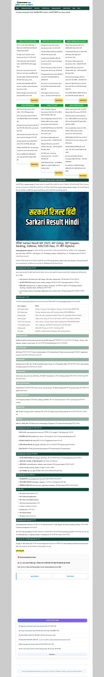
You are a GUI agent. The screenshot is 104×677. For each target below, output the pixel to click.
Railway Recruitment (26, 8)
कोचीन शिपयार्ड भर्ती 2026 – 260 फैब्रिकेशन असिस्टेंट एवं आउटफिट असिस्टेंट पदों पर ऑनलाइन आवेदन (51, 165)
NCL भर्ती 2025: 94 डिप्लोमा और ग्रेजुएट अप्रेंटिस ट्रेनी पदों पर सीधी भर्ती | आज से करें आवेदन (75, 168)
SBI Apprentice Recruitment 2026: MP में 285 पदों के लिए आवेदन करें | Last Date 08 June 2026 (28, 128)
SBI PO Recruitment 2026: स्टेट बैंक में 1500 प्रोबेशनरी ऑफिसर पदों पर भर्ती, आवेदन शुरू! (27, 119)
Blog (74, 8)
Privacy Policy (45, 671)
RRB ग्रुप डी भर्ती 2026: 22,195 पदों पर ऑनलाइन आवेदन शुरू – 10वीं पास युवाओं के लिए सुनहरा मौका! (76, 70)
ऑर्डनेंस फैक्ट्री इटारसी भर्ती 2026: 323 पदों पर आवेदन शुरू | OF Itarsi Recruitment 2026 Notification (76, 140)
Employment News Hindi (35, 671)
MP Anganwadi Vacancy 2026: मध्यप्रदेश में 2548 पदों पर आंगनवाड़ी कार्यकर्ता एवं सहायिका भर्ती (52, 77)
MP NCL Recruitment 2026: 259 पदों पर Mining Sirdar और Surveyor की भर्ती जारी (40, 649)
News (78, 8)
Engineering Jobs (56, 8)
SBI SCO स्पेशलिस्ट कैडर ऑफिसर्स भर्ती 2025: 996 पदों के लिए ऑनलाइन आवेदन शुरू (26, 157)
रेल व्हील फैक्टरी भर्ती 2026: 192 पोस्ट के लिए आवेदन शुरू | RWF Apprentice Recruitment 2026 (76, 55)
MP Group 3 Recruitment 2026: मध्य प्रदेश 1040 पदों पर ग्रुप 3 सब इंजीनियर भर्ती (39, 631)
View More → (52, 654)
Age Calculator (35, 576)
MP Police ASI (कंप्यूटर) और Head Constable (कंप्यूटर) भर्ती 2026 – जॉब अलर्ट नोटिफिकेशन (76, 159)
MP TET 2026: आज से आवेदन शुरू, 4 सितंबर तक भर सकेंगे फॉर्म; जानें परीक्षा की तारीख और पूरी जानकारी (27, 48)
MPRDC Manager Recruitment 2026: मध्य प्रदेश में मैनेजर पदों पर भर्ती (36, 644)
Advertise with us (77, 671)
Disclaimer (58, 671)
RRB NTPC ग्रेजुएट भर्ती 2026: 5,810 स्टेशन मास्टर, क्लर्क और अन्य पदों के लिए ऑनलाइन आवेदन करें (76, 86)
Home (17, 8)
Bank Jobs (36, 8)
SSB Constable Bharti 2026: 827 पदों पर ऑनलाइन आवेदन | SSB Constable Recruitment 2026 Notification (51, 121)
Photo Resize (70, 576)
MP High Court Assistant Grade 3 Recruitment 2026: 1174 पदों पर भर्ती (37, 626)
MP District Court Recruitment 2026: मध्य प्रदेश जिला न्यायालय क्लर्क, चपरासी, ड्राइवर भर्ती (51, 86)
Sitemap (64, 671)
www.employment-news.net (24, 250)
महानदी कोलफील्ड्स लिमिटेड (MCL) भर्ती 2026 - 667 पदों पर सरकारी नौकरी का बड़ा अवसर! (75, 150)
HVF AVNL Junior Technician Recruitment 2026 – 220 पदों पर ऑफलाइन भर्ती (49, 156)
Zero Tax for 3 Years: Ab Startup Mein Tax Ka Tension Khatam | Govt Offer (39, 567)
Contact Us (52, 671)
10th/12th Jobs (45, 8)
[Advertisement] (43, 26)
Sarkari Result (66, 8)
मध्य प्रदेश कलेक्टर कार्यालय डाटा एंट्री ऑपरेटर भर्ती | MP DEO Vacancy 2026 (37, 635)
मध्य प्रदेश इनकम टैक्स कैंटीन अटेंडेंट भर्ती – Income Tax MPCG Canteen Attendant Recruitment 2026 (27, 86)
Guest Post (70, 671)
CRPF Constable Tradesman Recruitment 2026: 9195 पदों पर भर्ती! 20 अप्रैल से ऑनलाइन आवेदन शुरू (51, 112)
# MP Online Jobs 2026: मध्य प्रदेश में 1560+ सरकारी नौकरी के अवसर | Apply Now (26, 64)
